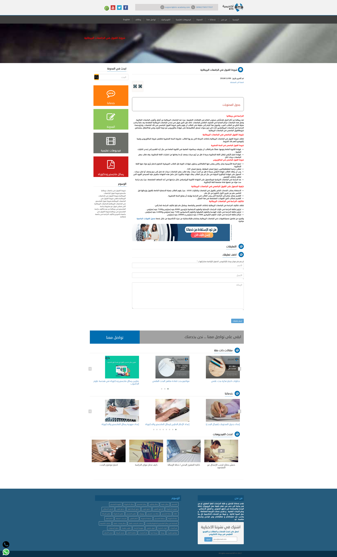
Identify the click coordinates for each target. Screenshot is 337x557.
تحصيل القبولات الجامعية (146, 218)
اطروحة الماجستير (115, 504)
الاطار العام (109, 518)
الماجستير (174, 504)
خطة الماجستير (166, 514)
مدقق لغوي (120, 509)
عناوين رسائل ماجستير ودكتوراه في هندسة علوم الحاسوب (166, 382)
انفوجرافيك (165, 19)
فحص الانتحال (108, 533)
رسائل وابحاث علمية (120, 523)
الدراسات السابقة (121, 518)
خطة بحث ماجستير (153, 514)
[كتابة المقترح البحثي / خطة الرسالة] (184, 451)
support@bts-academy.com (177, 7)
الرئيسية (235, 19)
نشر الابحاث (173, 528)
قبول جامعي (151, 528)
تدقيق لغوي (146, 509)
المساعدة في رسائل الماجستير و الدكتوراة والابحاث (161, 523)
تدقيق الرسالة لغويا (133, 509)
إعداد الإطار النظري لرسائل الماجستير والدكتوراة (218, 424)
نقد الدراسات (143, 533)
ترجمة (162, 533)
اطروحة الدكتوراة (171, 509)
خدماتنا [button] (212, 19)
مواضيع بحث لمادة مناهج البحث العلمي (221, 380)
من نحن (224, 19)
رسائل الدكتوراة (129, 504)
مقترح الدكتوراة (118, 514)
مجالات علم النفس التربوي (126, 380)
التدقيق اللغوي (158, 509)
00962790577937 (204, 7)
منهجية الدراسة (138, 528)
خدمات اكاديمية (105, 523)
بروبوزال (141, 514)
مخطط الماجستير (160, 518)
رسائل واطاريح (154, 504)
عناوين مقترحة (126, 528)
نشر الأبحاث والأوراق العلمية (126, 424)
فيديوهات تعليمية (183, 19)
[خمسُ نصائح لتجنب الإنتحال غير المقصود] (221, 451)
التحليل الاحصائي (108, 509)
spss (175, 514)
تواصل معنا (151, 19)
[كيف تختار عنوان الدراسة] (146, 451)
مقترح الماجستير (131, 514)
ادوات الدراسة (162, 528)
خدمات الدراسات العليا (136, 523)
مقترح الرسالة (106, 514)
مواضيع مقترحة (172, 533)
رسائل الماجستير (141, 504)
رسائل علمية (164, 504)
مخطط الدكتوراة (146, 518)
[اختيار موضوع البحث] (109, 451)
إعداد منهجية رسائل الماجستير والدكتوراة (170, 424)
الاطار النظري (134, 518)
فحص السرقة (120, 533)
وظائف (138, 19)
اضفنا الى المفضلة (237, 82)
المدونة (199, 19)
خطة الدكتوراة (172, 518)
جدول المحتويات (113, 528)
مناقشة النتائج (131, 533)
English (126, 19)
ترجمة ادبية (153, 533)
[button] (115, 337)
